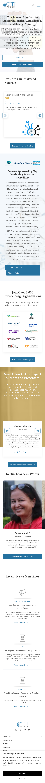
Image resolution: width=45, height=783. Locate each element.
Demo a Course (22, 57)
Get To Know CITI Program (22, 360)
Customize (22, 779)
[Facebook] (20, 730)
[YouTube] (29, 730)
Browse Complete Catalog (22, 146)
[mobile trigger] (38, 5)
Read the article (21, 622)
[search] (33, 5)
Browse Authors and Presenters (22, 465)
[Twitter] (25, 730)
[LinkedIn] (16, 730)
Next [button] (39, 115)
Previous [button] (5, 115)
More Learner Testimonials (22, 556)
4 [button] (27, 456)
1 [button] (18, 456)
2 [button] (21, 456)
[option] (23, 114)
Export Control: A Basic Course (19, 95)
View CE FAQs (13, 273)
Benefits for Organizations (22, 64)
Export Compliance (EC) (12, 104)
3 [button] (24, 456)
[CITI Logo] (9, 5)
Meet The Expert (20, 452)
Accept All (22, 773)
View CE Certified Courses (17, 268)
